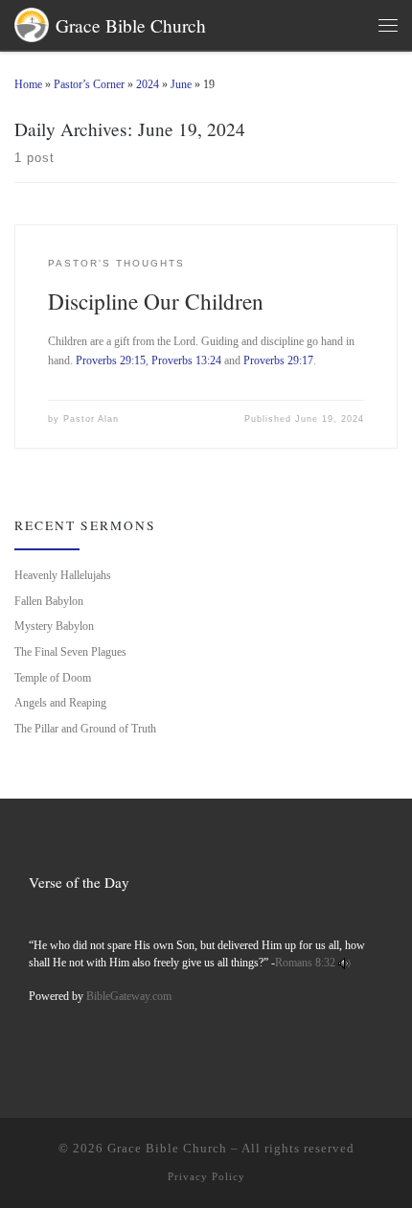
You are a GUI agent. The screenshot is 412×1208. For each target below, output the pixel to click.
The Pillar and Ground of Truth (85, 728)
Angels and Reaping (60, 702)
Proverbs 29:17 (278, 360)
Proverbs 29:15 (111, 360)
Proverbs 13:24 (186, 360)
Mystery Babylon (54, 626)
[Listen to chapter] (344, 963)
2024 (147, 84)
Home (28, 84)
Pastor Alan (91, 419)
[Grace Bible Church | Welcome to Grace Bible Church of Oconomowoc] (31, 22)
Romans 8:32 (305, 963)
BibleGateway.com (129, 996)
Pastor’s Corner (89, 84)
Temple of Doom (52, 678)
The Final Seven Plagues (70, 652)
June (181, 84)
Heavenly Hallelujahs (62, 575)
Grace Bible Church (167, 1148)
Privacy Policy (206, 1176)
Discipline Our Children (155, 301)
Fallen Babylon (48, 601)
